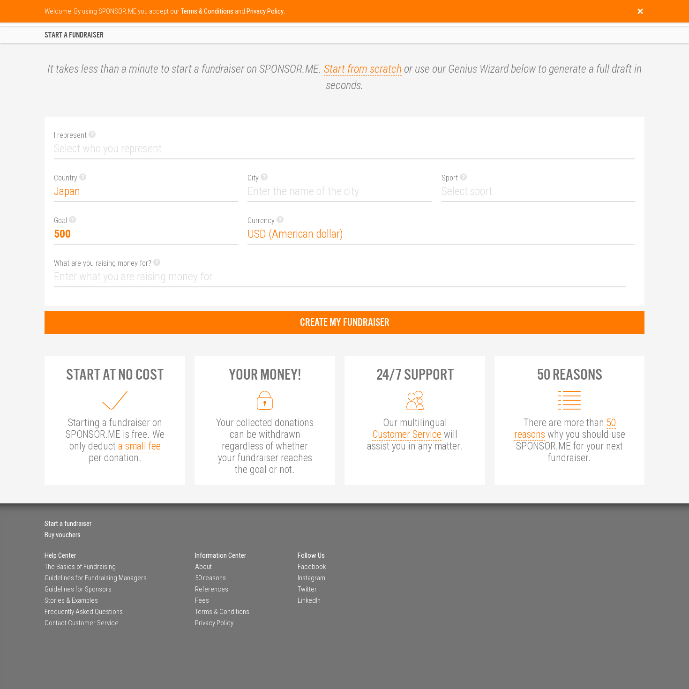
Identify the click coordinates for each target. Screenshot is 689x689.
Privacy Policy (214, 623)
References (211, 589)
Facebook (312, 566)
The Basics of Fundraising (80, 566)
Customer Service (407, 434)
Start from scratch (363, 68)
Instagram (311, 578)
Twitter (307, 589)
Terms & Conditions (222, 611)
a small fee (139, 446)
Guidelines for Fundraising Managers (96, 578)
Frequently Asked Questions (84, 611)
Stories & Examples (71, 600)
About (203, 566)
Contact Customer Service (82, 623)
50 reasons (210, 578)
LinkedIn (309, 600)
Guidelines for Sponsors (78, 589)
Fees (202, 600)
